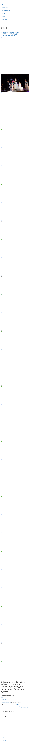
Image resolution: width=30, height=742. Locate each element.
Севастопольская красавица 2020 (10, 34)
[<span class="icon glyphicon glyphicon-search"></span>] (2, 5)
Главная (5, 737)
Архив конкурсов (6, 10)
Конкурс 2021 (5, 7)
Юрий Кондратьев (6, 702)
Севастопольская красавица (11, 2)
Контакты (4, 22)
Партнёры (4, 19)
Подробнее (3, 699)
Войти (4, 740)
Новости (4, 16)
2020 (2, 697)
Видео (3, 13)
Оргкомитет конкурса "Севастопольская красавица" (14, 709)
